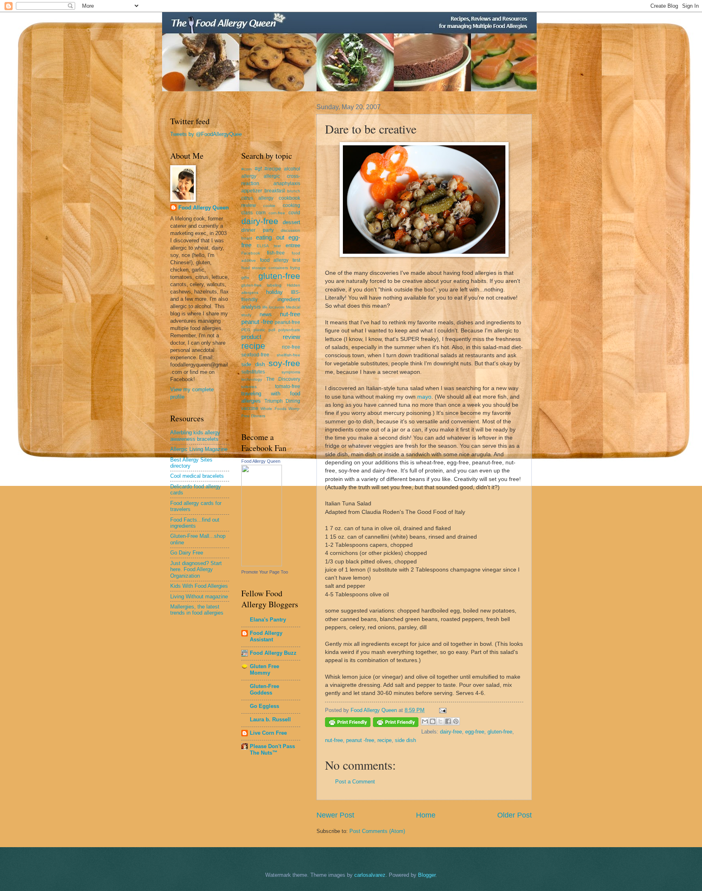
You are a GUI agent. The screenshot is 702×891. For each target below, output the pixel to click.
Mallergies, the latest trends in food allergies (196, 610)
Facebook (250, 253)
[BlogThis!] (433, 721)
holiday (274, 292)
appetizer (251, 190)
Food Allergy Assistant (266, 636)
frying (295, 267)
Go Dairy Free (186, 553)
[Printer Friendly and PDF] (347, 723)
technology (251, 379)
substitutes (253, 371)
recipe (384, 740)
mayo (424, 397)
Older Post (514, 815)
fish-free (276, 252)
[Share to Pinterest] (456, 721)
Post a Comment (355, 782)
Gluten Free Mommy (264, 669)
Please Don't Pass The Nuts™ (272, 749)
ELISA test (268, 246)
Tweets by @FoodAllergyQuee (206, 134)
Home (426, 815)
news (266, 314)
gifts (245, 277)
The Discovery (283, 379)
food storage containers (264, 267)
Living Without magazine (199, 596)
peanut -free (360, 740)
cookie (269, 205)
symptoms (291, 372)
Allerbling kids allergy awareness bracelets (195, 435)
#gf (258, 168)
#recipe (272, 168)
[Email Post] (441, 710)
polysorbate (289, 330)
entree (293, 245)
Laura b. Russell (270, 719)
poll (272, 330)
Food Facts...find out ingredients (194, 523)
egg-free (474, 732)
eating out (270, 237)
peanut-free (287, 322)
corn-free (277, 213)
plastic (259, 330)
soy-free (284, 363)
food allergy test (280, 260)
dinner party (257, 230)
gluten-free (500, 732)
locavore (277, 307)
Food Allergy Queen (203, 208)
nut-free (334, 740)
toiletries (249, 386)
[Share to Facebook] (448, 721)
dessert (291, 222)
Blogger (427, 875)
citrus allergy (257, 198)
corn (261, 212)
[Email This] (425, 721)
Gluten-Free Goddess (264, 689)
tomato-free (287, 386)
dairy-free (451, 732)
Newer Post (335, 815)
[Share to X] (440, 721)
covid (294, 212)
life (265, 307)
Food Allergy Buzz (273, 653)
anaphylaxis (286, 183)
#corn (246, 169)
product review (270, 336)
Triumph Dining (282, 401)
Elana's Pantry (268, 620)
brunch (293, 191)
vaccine (249, 408)
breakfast (274, 190)
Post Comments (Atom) (377, 831)
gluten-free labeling (261, 285)
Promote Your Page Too (264, 572)
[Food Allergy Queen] (261, 564)
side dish (405, 740)
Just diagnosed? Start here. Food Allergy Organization (196, 569)
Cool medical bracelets (197, 476)
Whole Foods (273, 408)
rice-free (291, 347)
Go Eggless (264, 706)
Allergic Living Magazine (199, 449)
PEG (245, 330)
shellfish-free (288, 355)
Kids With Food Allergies (199, 586)
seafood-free (255, 354)
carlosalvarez (370, 875)
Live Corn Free (268, 733)
